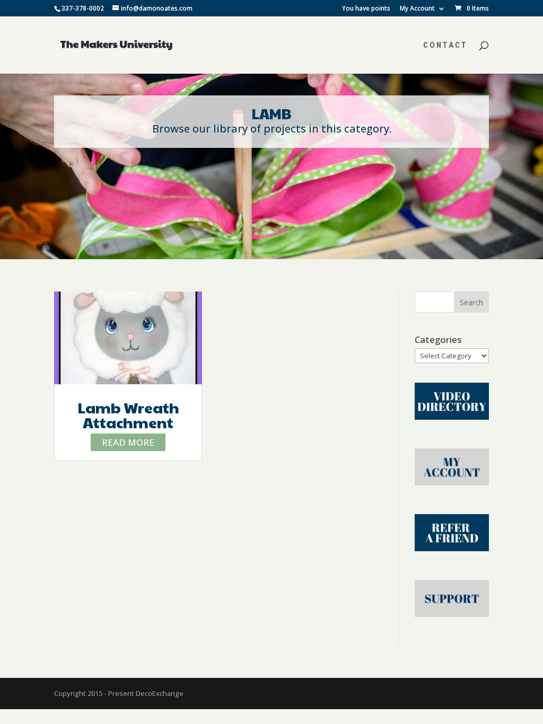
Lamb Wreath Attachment (128, 414)
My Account (417, 9)
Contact (445, 45)
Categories (438, 339)
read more (128, 442)
